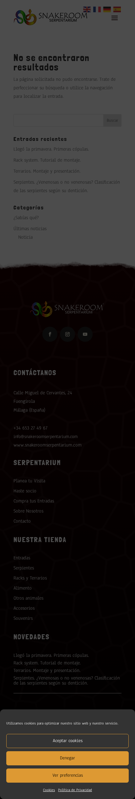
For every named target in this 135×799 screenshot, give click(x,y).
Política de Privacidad (75, 789)
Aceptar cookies (68, 741)
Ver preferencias (67, 775)
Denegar (67, 758)
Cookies (49, 789)
